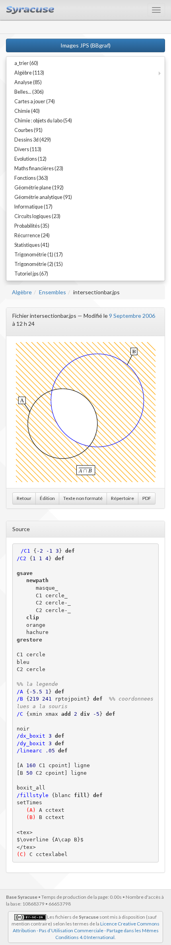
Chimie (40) (27, 111)
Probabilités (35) (31, 226)
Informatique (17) (33, 207)
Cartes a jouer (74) (34, 101)
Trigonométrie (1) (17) (38, 255)
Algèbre (22, 292)
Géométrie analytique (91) (43, 197)
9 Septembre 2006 (132, 315)
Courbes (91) (28, 130)
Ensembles (52, 292)
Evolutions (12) (30, 159)
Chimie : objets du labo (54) (43, 121)
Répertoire (122, 498)
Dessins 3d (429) (32, 140)
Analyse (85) (28, 82)
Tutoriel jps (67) (31, 274)
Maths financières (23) (38, 168)
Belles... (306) (29, 92)
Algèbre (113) (29, 73)
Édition (47, 498)
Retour (24, 498)
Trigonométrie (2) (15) (38, 264)
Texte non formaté (83, 498)
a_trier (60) (26, 63)
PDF (146, 498)
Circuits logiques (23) (37, 216)
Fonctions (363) (31, 178)
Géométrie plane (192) (39, 188)
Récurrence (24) (32, 235)
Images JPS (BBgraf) (85, 45)
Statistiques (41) (31, 245)
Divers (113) (27, 149)
